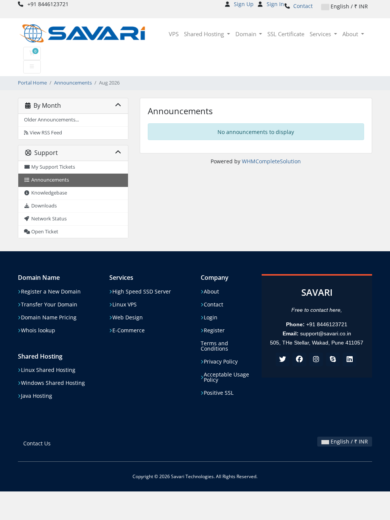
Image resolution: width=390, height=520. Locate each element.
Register (214, 330)
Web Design (127, 317)
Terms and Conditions (214, 346)
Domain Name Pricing (49, 317)
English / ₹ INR (348, 6)
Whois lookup (38, 330)
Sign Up (244, 4)
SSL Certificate (285, 34)
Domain (246, 34)
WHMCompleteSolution (271, 161)
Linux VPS (124, 304)
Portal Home (32, 83)
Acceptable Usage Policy (226, 377)
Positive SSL (218, 393)
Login (210, 317)
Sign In (275, 4)
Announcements (73, 83)
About (351, 34)
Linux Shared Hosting (48, 370)
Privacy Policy (221, 361)
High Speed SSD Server (141, 291)
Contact (303, 6)
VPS (174, 34)
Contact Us (37, 443)
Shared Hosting (204, 34)
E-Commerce (128, 330)
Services (321, 34)
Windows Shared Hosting (53, 383)
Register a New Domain (51, 291)
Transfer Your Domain (49, 304)
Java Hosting (36, 396)
